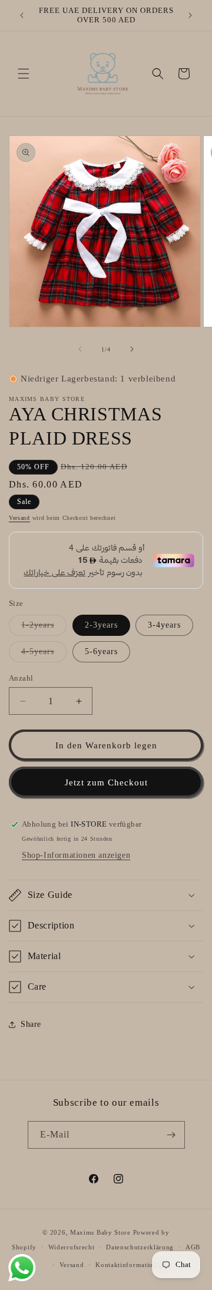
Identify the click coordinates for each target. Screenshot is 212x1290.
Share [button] (31, 1024)
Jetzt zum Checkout (106, 782)
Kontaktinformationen (129, 1264)
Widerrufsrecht (71, 1247)
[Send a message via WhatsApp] (22, 1268)
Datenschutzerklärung (140, 1247)
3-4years (164, 625)
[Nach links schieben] (80, 349)
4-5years (44, 654)
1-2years (44, 628)
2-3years (101, 625)
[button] (24, 74)
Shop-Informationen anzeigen (76, 855)
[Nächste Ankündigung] (190, 15)
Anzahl (21, 678)
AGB (193, 1247)
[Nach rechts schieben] (132, 349)
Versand (19, 518)
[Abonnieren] (171, 1135)
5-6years (101, 651)
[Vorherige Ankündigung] (22, 15)
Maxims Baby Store (100, 1232)
